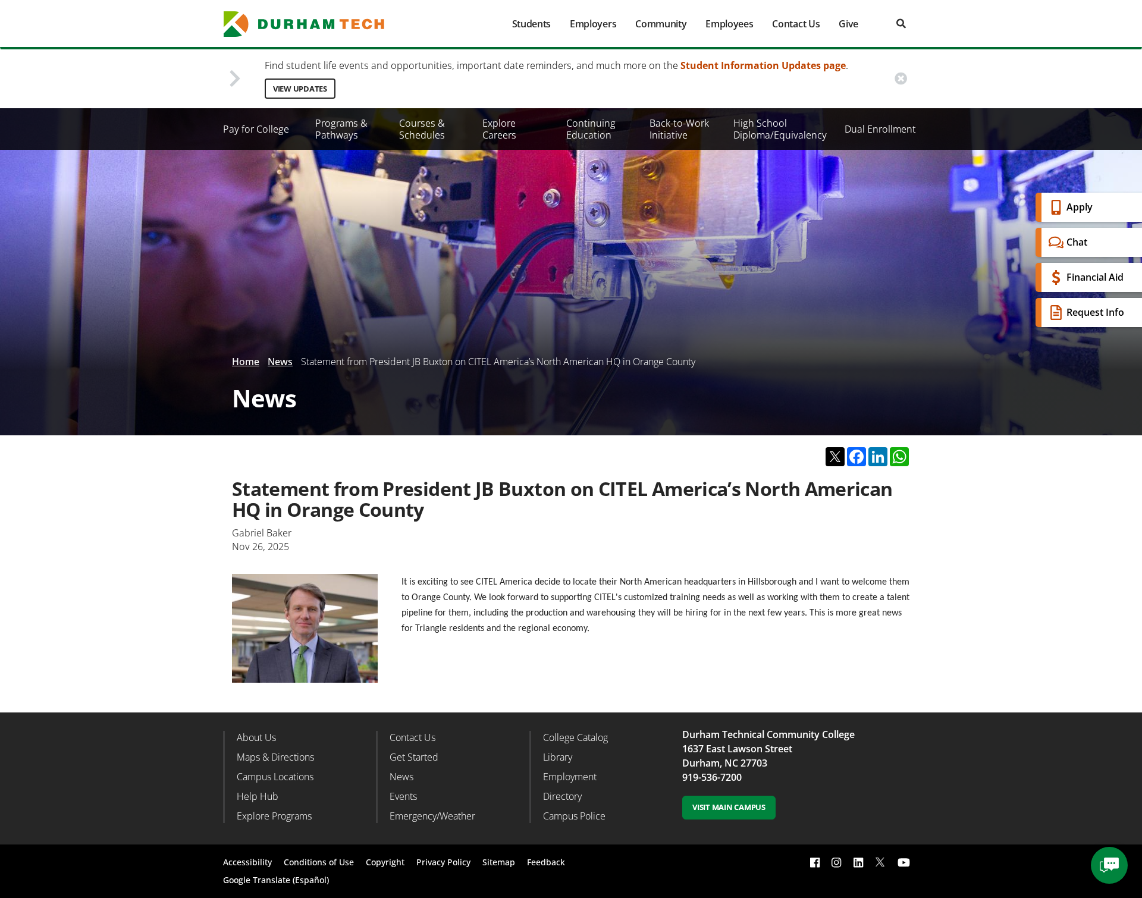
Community (660, 24)
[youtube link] (904, 862)
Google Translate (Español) (276, 880)
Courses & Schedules (422, 129)
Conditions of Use (319, 862)
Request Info (1095, 312)
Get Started (414, 757)
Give (848, 24)
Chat (1076, 242)
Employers (593, 24)
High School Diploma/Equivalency (780, 129)
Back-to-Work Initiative (679, 129)
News (280, 361)
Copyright (385, 862)
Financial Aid (1095, 277)
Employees (729, 24)
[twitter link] (880, 861)
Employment (570, 776)
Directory (562, 796)
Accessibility (247, 862)
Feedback (546, 862)
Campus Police (574, 815)
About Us (256, 737)
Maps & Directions (275, 757)
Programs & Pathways (341, 129)
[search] (901, 23)
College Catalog (575, 737)
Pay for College (256, 129)
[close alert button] (901, 78)
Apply (1079, 206)
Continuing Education (591, 129)
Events (403, 796)
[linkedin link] (858, 862)
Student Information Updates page (763, 65)
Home (245, 361)
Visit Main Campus (728, 807)
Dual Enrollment (880, 129)
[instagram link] (836, 862)
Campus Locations (275, 776)
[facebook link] (815, 862)
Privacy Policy (443, 862)
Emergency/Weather (432, 815)
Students (531, 24)
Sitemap (498, 862)
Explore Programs (274, 815)
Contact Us (796, 24)
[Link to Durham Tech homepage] (312, 24)
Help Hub (257, 796)
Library (557, 757)
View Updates (300, 88)
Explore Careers (499, 129)
